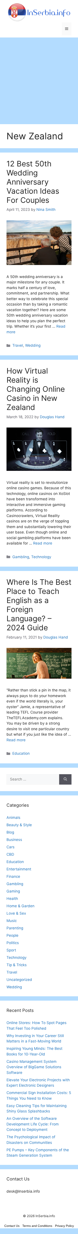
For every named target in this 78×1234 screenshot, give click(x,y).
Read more (42, 543)
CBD (10, 854)
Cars (10, 847)
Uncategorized (19, 979)
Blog (10, 832)
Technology (41, 557)
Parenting (14, 928)
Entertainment (18, 869)
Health (12, 898)
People (12, 935)
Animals (13, 817)
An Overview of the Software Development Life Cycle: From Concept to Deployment (32, 1124)
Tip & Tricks (16, 965)
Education (21, 753)
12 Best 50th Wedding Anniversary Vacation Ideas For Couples (32, 182)
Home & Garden (20, 906)
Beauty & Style (19, 825)
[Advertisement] (39, 79)
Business (14, 839)
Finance (13, 876)
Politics (12, 943)
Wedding (33, 345)
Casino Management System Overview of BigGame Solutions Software (33, 1067)
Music (11, 921)
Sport (11, 950)
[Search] (65, 779)
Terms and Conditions (37, 1225)
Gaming (13, 891)
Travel (17, 345)
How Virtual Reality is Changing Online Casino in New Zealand (35, 389)
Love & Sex (16, 913)
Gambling (20, 557)
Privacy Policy (64, 1225)
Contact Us (12, 1225)
